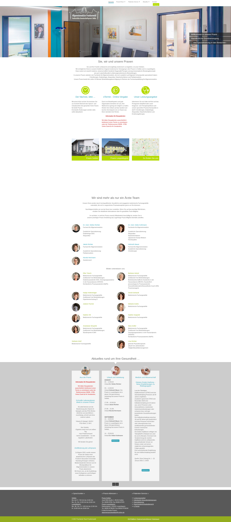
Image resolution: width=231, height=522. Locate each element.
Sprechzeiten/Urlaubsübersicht (144, 504)
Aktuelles (145, 2)
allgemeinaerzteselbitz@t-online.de (113, 512)
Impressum (155, 519)
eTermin (156, 5)
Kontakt (154, 2)
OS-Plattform (132, 519)
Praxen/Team (120, 2)
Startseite (111, 2)
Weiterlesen (115, 440)
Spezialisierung (139, 502)
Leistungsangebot (139, 498)
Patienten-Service (133, 2)
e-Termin (137, 506)
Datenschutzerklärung (144, 519)
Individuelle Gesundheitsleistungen (145, 500)
